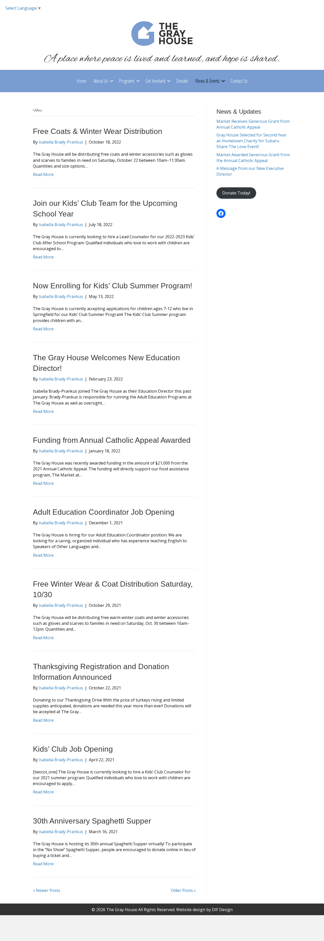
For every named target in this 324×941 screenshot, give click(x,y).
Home (81, 80)
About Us (101, 80)
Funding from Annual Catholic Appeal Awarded (112, 440)
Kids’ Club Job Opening (73, 749)
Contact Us (239, 80)
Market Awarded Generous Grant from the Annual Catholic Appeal (253, 157)
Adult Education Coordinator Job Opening (103, 512)
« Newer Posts (46, 890)
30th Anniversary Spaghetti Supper (92, 821)
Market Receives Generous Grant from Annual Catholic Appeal (253, 124)
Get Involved (155, 80)
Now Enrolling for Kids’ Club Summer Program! (112, 286)
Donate (182, 80)
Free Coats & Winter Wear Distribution (97, 131)
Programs (126, 80)
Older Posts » (183, 890)
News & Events (207, 80)
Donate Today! (236, 193)
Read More (43, 174)
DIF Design (222, 909)
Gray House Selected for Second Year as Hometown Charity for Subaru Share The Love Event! (251, 140)
